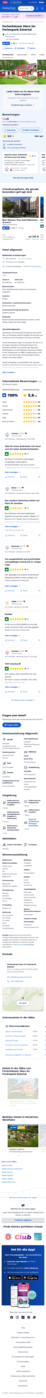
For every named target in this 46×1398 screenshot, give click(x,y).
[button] (18, 72)
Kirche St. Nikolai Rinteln (15, 1036)
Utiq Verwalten (23, 1362)
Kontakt (32, 2)
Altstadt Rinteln (11, 1041)
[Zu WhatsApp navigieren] (34, 1317)
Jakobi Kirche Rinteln (14, 1032)
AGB (23, 1366)
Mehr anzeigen (8, 372)
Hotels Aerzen (7, 1172)
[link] (37, 8)
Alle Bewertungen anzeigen (22, 700)
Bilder (33, 55)
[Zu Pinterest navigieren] (29, 1317)
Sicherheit (23, 1381)
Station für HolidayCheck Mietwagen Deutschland (34, 822)
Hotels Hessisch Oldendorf (12, 1169)
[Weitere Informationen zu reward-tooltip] (23, 530)
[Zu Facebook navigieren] (12, 1317)
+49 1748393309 (16, 981)
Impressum (23, 1386)
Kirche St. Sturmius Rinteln (16, 1045)
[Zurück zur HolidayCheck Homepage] (9, 8)
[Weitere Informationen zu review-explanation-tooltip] (33, 43)
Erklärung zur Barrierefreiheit (23, 1376)
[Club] (16, 17)
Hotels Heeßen (7, 1179)
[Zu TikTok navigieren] (23, 1317)
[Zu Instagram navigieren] (17, 1317)
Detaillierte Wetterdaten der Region (23, 1197)
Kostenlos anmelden (34, 16)
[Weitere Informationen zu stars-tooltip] (31, 1101)
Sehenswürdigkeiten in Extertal (18, 1055)
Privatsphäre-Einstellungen (23, 1357)
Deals (5, 2)
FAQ (23, 1328)
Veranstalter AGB (23, 1342)
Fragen (42, 55)
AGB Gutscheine (23, 1371)
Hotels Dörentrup (8, 1182)
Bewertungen (22, 55)
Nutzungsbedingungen (23, 1347)
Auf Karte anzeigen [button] (12, 39)
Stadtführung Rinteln (14, 1049)
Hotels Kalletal (7, 1175)
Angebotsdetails (18, 944)
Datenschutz (23, 1352)
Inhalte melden (23, 1333)
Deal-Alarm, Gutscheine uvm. (23, 1337)
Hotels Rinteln (7, 1165)
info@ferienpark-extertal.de (21, 977)
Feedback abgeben (23, 1220)
